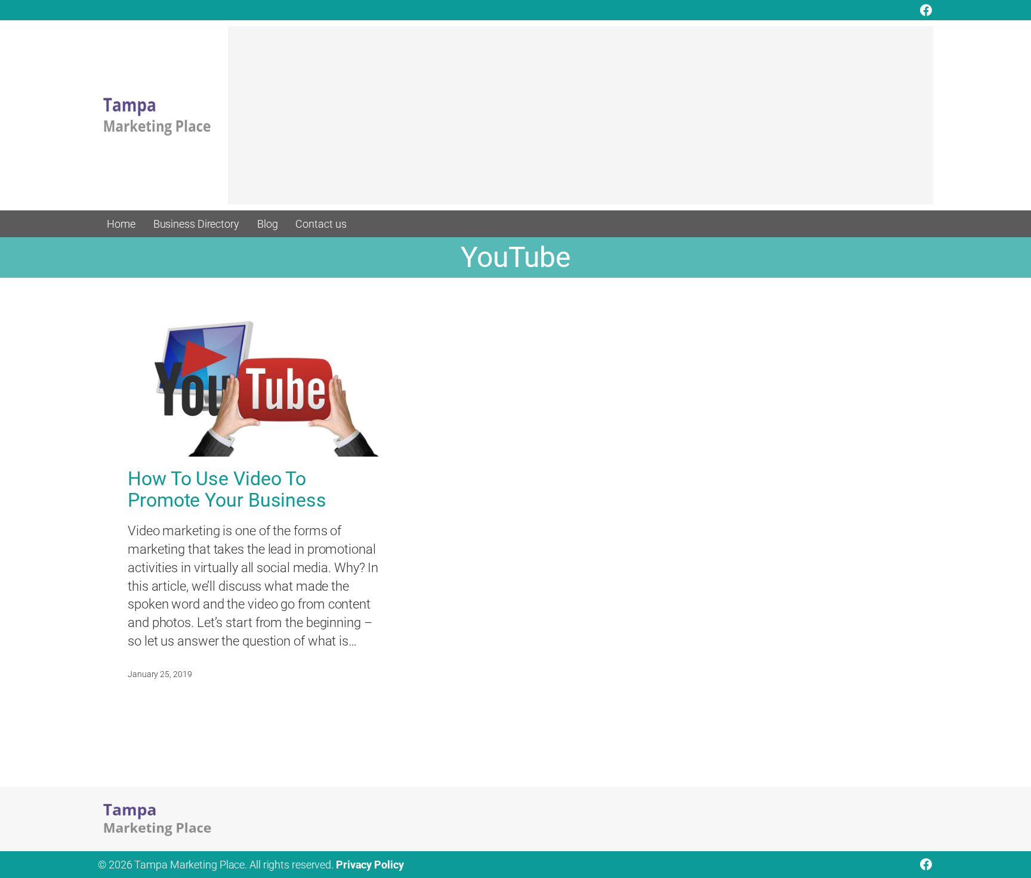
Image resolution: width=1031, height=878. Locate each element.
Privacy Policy (370, 864)
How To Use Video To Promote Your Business (227, 489)
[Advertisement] (580, 121)
